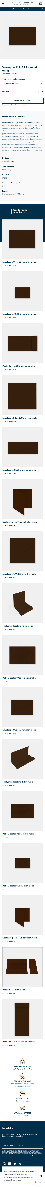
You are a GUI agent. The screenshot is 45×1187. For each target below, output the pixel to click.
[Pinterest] (20, 1164)
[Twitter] (15, 1164)
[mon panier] (40, 3)
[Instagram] (4, 1164)
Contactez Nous (22, 1101)
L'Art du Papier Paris (22, 3)
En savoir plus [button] (16, 1180)
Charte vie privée (9, 1156)
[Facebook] (10, 1164)
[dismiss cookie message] (40, 1176)
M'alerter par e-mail (23, 100)
